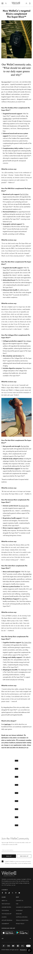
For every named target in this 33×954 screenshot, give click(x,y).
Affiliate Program (7, 920)
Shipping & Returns (21, 917)
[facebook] (2, 893)
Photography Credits (24, 949)
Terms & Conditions (22, 920)
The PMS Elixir (24, 194)
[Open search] (6, 3)
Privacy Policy (20, 923)
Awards (4, 917)
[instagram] (5, 893)
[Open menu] (3, 3)
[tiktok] (9, 893)
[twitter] (12, 893)
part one (8, 724)
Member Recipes (6, 907)
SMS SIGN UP (24, 856)
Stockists (19, 913)
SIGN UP (9, 856)
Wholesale (19, 910)
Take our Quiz (6, 904)
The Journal (5, 910)
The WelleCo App (6, 913)
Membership (5, 923)
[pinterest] (16, 893)
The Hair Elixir (25, 446)
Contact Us (19, 900)
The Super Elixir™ (6, 82)
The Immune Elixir (24, 506)
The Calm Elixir (27, 574)
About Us (4, 900)
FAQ (17, 904)
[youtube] (19, 893)
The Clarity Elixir (26, 642)
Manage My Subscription (23, 907)
